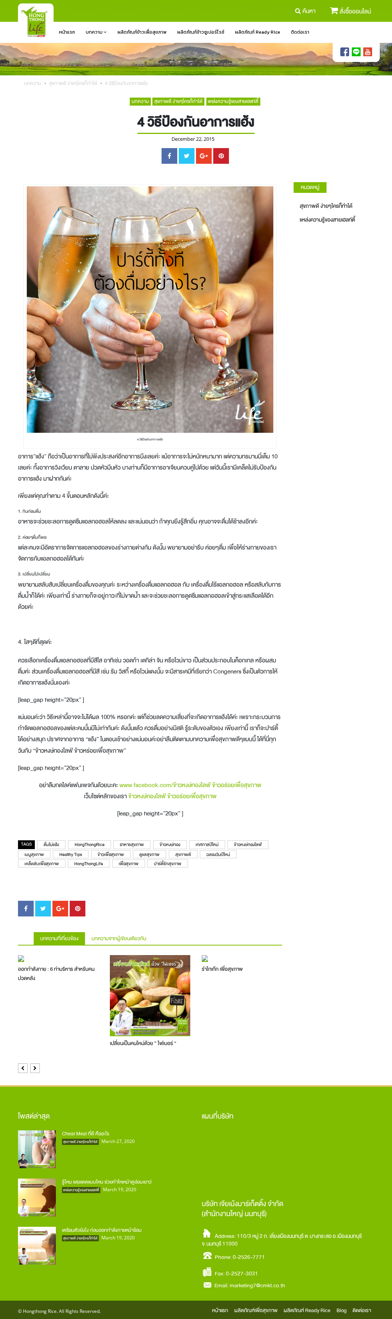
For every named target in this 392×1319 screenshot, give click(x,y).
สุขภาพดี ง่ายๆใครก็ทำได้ (73, 83)
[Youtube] (367, 52)
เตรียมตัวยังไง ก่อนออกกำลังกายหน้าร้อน (102, 1230)
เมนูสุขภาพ (34, 854)
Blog (341, 1310)
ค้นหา (308, 11)
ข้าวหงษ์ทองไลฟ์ (248, 844)
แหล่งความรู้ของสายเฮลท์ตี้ (233, 102)
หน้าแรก (67, 32)
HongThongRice (90, 844)
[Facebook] (344, 52)
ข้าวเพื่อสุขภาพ (111, 854)
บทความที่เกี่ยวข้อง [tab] (59, 938)
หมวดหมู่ (310, 187)
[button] (23, 1068)
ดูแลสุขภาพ (149, 854)
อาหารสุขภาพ (132, 844)
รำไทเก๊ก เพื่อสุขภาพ (222, 969)
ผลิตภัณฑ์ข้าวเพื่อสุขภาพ (142, 32)
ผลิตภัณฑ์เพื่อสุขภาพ (256, 1310)
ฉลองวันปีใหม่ (218, 854)
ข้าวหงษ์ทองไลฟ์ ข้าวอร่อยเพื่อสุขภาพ (172, 796)
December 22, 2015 (193, 139)
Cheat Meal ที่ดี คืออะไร (85, 1134)
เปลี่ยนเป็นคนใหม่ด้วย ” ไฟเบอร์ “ (143, 1043)
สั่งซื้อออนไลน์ (355, 11)
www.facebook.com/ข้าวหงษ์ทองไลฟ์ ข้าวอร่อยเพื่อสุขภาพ (190, 785)
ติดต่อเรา (300, 32)
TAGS (26, 844)
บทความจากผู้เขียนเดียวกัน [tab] (118, 938)
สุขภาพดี (183, 854)
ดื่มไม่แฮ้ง (51, 844)
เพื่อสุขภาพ (129, 863)
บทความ (95, 32)
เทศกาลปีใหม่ (207, 844)
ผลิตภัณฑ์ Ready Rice (257, 32)
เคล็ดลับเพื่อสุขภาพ (41, 863)
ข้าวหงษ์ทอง (170, 844)
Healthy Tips (70, 854)
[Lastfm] (356, 52)
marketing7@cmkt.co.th (257, 1285)
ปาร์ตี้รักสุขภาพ (167, 863)
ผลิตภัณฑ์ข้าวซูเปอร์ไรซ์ (200, 32)
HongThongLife (88, 863)
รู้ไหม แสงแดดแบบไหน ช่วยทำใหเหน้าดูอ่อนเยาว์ (107, 1182)
